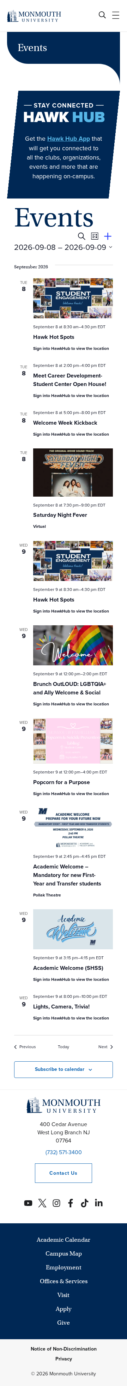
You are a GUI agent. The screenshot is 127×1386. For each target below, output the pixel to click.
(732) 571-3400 (64, 1152)
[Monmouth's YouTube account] (28, 1203)
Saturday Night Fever (60, 515)
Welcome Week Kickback (65, 423)
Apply (63, 1309)
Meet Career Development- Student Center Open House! (69, 379)
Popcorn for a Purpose (61, 782)
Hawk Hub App (68, 138)
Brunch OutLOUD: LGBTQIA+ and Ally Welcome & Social (69, 688)
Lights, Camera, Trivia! (61, 1006)
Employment (63, 1267)
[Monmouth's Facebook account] (70, 1203)
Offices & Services (63, 1281)
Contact (56, 1173)
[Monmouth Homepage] (34, 16)
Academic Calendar (63, 1240)
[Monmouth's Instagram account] (56, 1203)
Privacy (63, 1359)
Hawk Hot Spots (53, 337)
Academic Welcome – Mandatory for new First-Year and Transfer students (67, 875)
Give (63, 1322)
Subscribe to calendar (59, 1069)
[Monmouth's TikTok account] (84, 1203)
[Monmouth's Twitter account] (42, 1203)
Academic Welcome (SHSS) (68, 968)
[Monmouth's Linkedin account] (99, 1203)
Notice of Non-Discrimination (64, 1349)
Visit (63, 1295)
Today (63, 1047)
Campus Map (64, 1253)
